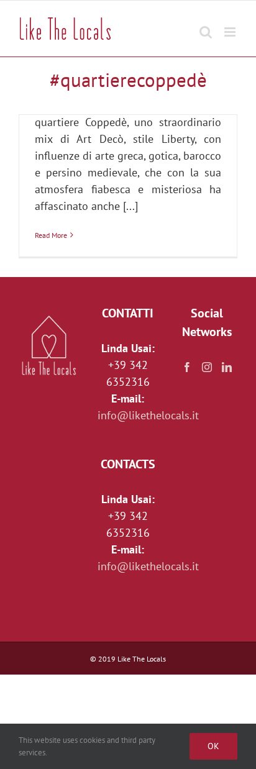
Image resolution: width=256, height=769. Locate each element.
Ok (213, 746)
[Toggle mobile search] (205, 26)
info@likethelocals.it (148, 415)
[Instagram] (207, 367)
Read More (51, 235)
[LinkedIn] (227, 367)
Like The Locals (141, 658)
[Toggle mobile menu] (230, 26)
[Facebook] (187, 367)
